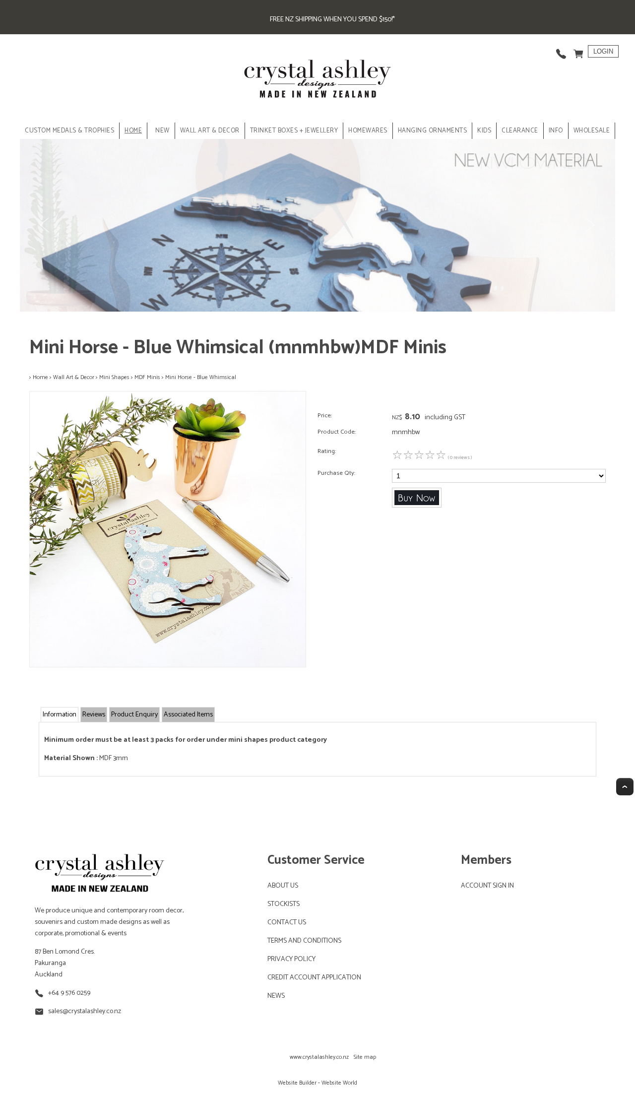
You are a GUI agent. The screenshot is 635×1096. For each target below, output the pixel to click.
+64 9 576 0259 (69, 993)
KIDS (484, 131)
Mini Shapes (114, 377)
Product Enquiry (134, 714)
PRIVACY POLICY (291, 959)
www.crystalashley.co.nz (319, 1057)
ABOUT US (282, 886)
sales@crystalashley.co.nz (84, 1011)
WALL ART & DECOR (210, 131)
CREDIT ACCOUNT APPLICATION (314, 977)
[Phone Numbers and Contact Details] (561, 51)
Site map (365, 1057)
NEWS (276, 996)
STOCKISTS (283, 904)
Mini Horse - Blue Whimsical (200, 377)
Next (589, 225)
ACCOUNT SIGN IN (487, 886)
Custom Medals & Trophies (69, 131)
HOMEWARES (367, 131)
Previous (46, 225)
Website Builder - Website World (317, 1083)
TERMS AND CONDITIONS (304, 941)
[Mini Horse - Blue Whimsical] (167, 665)
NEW (162, 131)
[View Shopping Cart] (578, 51)
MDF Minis (147, 377)
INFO (556, 131)
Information (59, 714)
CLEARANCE (520, 131)
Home (133, 131)
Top (625, 786)
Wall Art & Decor (73, 377)
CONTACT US (286, 922)
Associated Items (188, 714)
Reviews (93, 714)
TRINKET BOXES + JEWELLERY (294, 131)
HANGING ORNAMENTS (432, 131)
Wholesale (591, 131)
